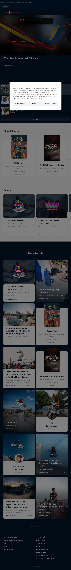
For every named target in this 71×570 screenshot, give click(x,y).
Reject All (35, 103)
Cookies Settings (20, 103)
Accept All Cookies (50, 103)
